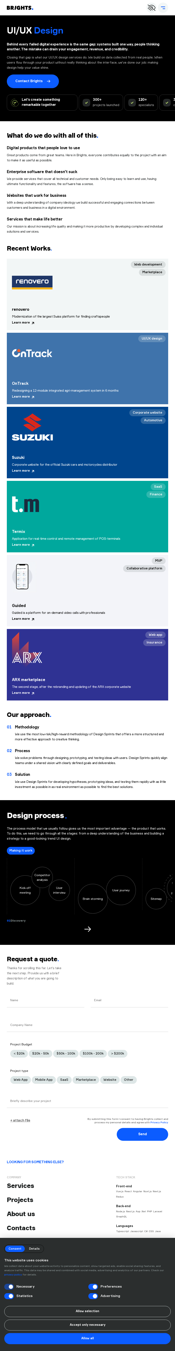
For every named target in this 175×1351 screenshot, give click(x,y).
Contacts (21, 1227)
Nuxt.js (147, 1191)
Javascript (136, 1231)
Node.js (120, 1211)
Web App (21, 1079)
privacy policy (13, 1275)
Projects (20, 1199)
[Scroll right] (87, 929)
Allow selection (87, 1311)
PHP (149, 1211)
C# (146, 1231)
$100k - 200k (93, 1053)
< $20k (19, 1053)
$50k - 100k (66, 1053)
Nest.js (130, 1211)
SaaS (64, 1079)
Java (158, 1231)
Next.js (157, 1191)
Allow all (87, 1338)
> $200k (117, 1053)
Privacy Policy (159, 1122)
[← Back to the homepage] (20, 8)
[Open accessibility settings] (151, 8)
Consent (15, 1248)
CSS (151, 1231)
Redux (120, 1197)
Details (34, 1248)
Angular (137, 1191)
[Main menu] (163, 8)
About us (21, 1213)
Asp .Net (141, 1211)
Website (110, 1079)
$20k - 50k (40, 1053)
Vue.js (120, 1191)
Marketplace (86, 1079)
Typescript (122, 1231)
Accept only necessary (87, 1324)
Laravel (157, 1211)
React (128, 1191)
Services (20, 1185)
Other (128, 1079)
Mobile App (43, 1079)
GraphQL (121, 1216)
